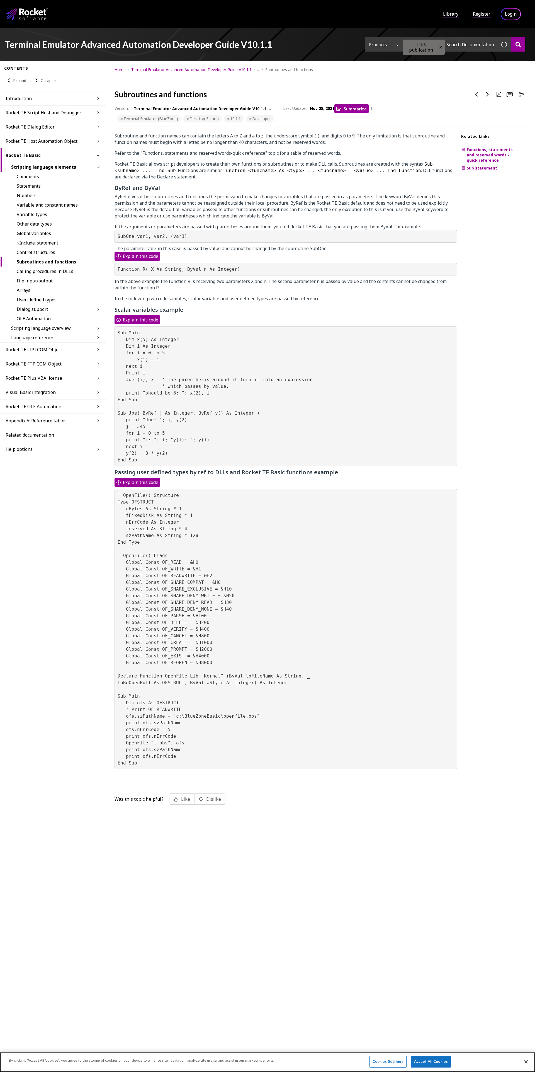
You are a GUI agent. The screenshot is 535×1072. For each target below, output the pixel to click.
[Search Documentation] (518, 44)
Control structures (36, 252)
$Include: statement (37, 243)
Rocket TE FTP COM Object (34, 364)
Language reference (32, 338)
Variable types (32, 214)
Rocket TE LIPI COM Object (34, 350)
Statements (29, 186)
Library (450, 14)
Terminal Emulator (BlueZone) (150, 118)
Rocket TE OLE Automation (33, 406)
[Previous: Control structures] (476, 94)
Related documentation (30, 435)
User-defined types (37, 300)
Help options (19, 449)
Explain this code (140, 256)
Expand (19, 80)
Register (481, 14)
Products (378, 45)
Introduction (19, 98)
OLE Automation (34, 319)
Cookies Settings (388, 1061)
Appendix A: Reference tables (36, 421)
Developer (261, 118)
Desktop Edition (204, 118)
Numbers (27, 195)
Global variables (34, 233)
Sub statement (482, 168)
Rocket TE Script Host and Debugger (43, 113)
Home (120, 69)
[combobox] (449, 44)
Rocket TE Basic (23, 155)
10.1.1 (235, 118)
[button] (441, 47)
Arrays (23, 290)
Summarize (355, 108)
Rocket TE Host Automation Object (41, 141)
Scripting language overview (41, 328)
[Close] (526, 1062)
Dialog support (32, 309)
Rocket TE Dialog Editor (30, 127)
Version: (122, 108)
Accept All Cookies (431, 1061)
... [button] (258, 69)
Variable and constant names (47, 205)
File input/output (35, 281)
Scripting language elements (43, 167)
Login (511, 14)
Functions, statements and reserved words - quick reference (490, 155)
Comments (28, 176)
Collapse (48, 80)
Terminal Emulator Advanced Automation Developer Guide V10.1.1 (191, 69)
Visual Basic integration (31, 392)
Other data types (34, 224)
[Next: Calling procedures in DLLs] (487, 94)
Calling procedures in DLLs (45, 271)
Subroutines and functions (46, 262)
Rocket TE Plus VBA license (34, 378)
